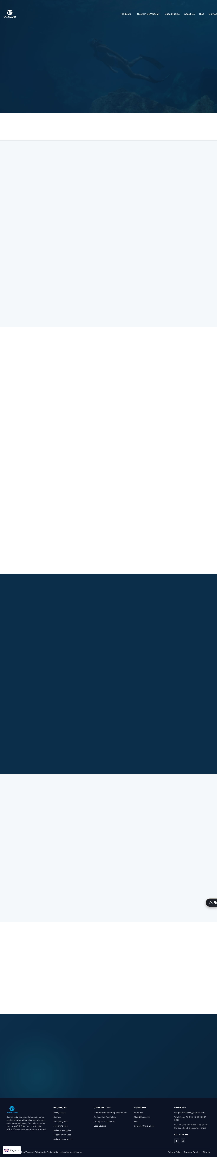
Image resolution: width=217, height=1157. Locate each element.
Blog (201, 13)
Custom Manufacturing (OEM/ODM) (110, 1112)
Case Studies (172, 13)
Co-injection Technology (105, 1117)
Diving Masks (59, 1112)
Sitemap (207, 1152)
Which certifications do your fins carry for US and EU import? (142, 997)
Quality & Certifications (104, 1121)
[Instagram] (183, 1141)
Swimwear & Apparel (62, 1139)
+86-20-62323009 (128, 1082)
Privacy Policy (175, 1152)
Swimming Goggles (62, 1130)
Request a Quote (30, 92)
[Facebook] (176, 1141)
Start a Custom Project (33, 906)
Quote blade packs (136, 557)
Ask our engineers (168, 751)
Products (126, 13)
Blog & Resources (142, 1117)
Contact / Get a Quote (144, 1126)
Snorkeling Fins (60, 1121)
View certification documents (38, 984)
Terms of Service (192, 1152)
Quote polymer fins (137, 466)
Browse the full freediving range (39, 989)
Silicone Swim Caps (62, 1135)
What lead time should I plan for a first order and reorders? (141, 988)
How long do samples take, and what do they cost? (136, 978)
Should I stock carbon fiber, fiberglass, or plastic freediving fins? (144, 949)
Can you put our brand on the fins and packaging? (136, 968)
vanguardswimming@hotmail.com (96, 1082)
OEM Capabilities (62, 92)
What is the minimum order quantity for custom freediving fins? (144, 958)
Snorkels (57, 1117)
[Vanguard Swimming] (12, 1109)
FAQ (136, 1121)
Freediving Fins (60, 1126)
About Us (189, 13)
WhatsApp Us (122, 1071)
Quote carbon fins (30, 556)
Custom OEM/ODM (148, 13)
